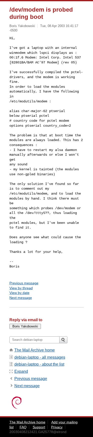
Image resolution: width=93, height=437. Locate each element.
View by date (19, 293)
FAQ (23, 427)
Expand (21, 371)
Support (39, 427)
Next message (20, 298)
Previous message (23, 283)
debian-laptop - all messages (39, 357)
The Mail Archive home (34, 350)
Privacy (56, 427)
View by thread (21, 288)
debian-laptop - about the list (39, 364)
